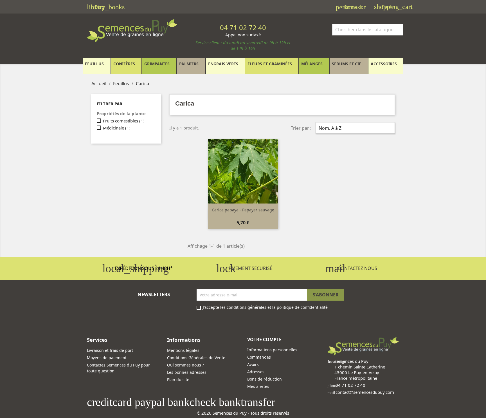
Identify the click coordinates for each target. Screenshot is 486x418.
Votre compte (264, 339)
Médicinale (116, 128)
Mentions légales (183, 350)
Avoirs (253, 364)
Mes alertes (258, 386)
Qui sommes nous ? (185, 365)
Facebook (93, 321)
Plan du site (178, 379)
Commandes (259, 357)
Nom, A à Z (354, 128)
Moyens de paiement (107, 357)
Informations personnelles (272, 349)
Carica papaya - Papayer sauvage (243, 210)
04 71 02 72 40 (350, 385)
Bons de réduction (264, 379)
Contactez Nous (351, 268)
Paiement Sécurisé (244, 268)
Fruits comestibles (124, 121)
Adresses (255, 371)
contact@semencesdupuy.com (365, 392)
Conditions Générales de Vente (196, 357)
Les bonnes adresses (186, 372)
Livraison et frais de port (110, 350)
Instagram (106, 321)
